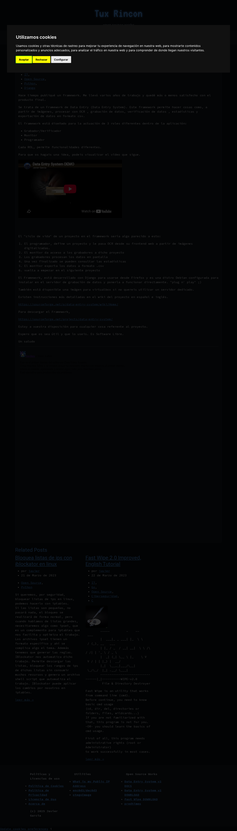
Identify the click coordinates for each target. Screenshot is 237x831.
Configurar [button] (61, 59)
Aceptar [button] (24, 59)
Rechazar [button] (41, 59)
